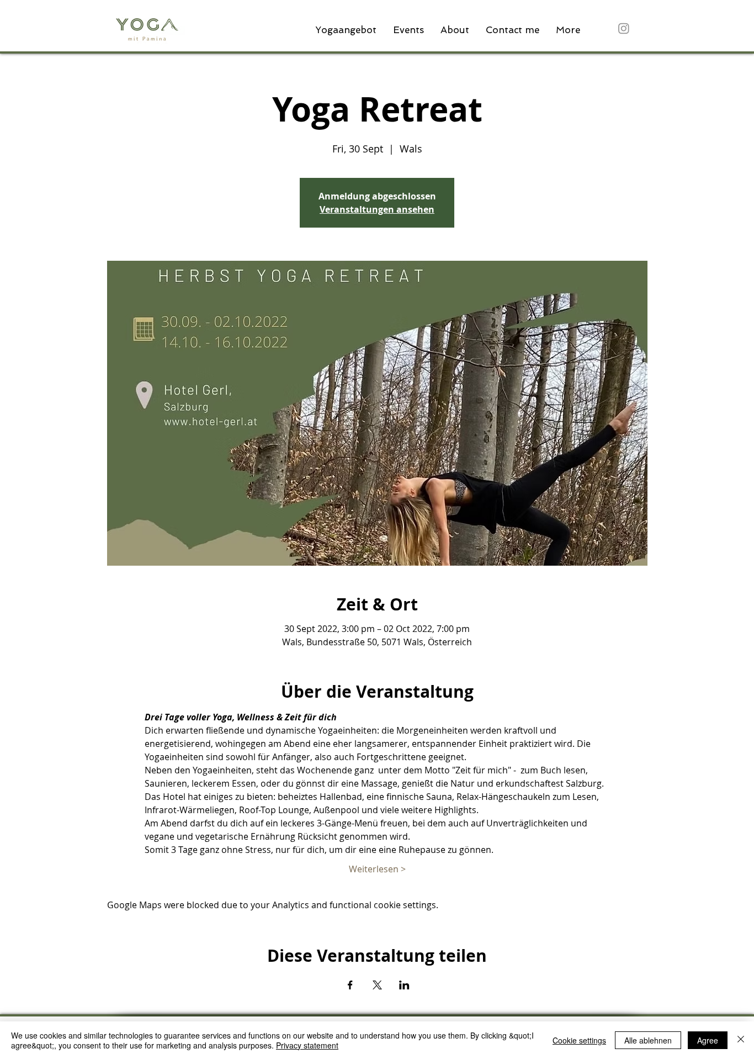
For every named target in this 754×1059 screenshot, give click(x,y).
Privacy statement (307, 1045)
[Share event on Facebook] (350, 985)
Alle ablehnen (648, 1040)
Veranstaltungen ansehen (377, 209)
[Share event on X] (377, 985)
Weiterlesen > (377, 869)
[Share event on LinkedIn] (404, 985)
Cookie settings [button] (579, 1040)
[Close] (740, 1040)
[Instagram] (624, 28)
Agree (707, 1040)
